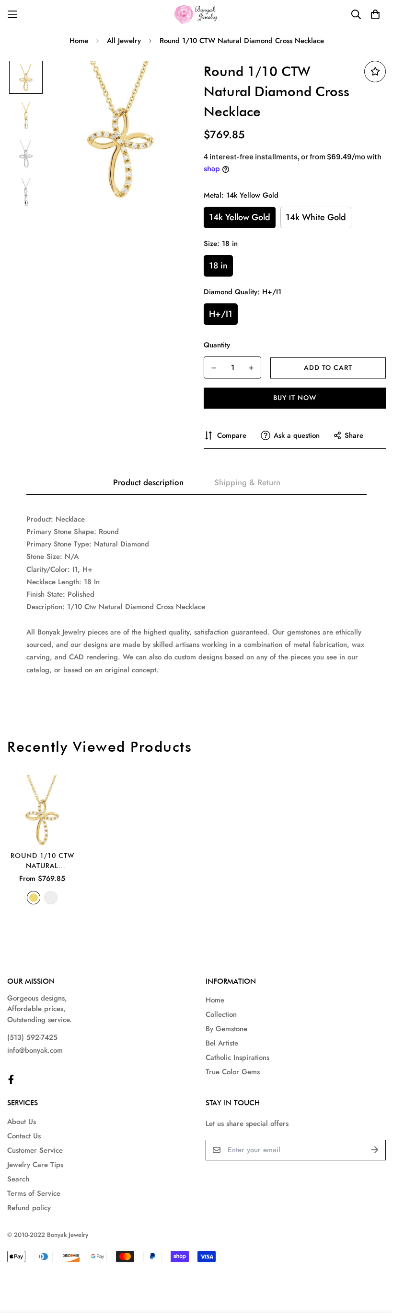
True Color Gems (233, 1072)
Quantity (217, 345)
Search (18, 1179)
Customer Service (35, 1150)
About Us (21, 1121)
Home (78, 40)
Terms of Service (33, 1193)
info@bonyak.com (35, 1050)
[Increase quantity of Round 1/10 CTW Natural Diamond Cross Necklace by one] (251, 368)
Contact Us (24, 1136)
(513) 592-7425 (32, 1037)
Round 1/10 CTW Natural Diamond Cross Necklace (42, 861)
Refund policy (29, 1207)
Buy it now (294, 397)
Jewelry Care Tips (35, 1164)
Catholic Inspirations (237, 1057)
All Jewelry (124, 40)
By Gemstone (226, 1029)
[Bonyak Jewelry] (197, 14)
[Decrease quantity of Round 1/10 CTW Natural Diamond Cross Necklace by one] (213, 368)
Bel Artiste (222, 1043)
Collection (221, 1014)
